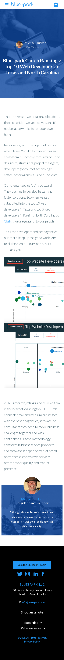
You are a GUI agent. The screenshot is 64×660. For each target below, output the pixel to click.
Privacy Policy (32, 641)
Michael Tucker (32, 499)
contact (56, 4)
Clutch (8, 221)
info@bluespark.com (33, 602)
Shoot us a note (32, 612)
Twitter (19, 574)
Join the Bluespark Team (32, 564)
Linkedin (36, 574)
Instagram (28, 574)
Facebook (44, 574)
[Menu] (6, 4)
